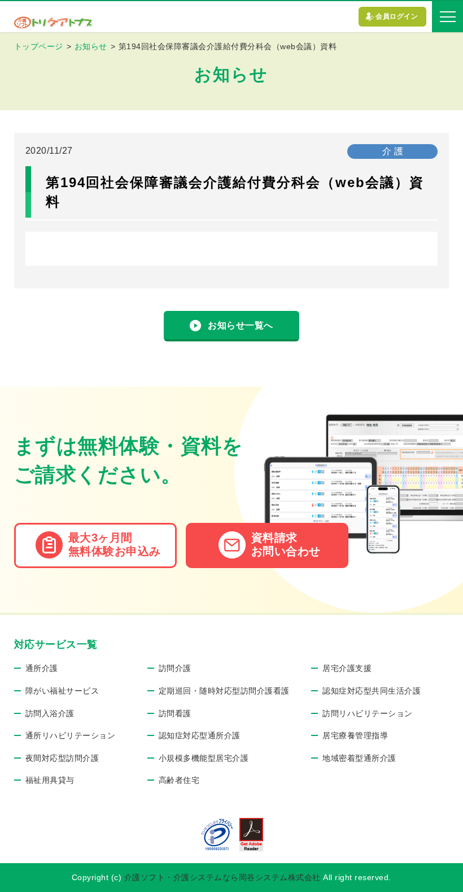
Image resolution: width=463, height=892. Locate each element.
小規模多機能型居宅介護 (204, 758)
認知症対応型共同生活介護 (371, 690)
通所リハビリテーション (70, 735)
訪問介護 (175, 668)
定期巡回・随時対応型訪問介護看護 (224, 690)
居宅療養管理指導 (355, 735)
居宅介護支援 (347, 668)
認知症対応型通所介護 (200, 735)
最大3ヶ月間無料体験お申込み (114, 544)
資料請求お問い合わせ (286, 544)
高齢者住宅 (179, 780)
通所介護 (41, 668)
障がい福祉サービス (62, 690)
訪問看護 (175, 713)
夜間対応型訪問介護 (62, 758)
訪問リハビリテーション (367, 713)
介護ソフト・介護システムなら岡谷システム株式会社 (222, 877)
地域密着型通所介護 (359, 758)
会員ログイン (396, 16)
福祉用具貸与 (50, 780)
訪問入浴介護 (50, 713)
